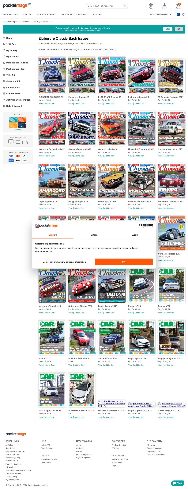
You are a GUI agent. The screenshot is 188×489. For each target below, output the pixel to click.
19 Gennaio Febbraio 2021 (170, 97)
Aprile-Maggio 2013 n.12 (170, 410)
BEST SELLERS (10, 14)
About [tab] (135, 235)
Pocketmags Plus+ (16, 69)
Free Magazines (12, 454)
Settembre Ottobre (107, 358)
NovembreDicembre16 (50, 306)
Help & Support (14, 106)
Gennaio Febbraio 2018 (139, 201)
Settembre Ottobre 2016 (80, 306)
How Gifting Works (49, 459)
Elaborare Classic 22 (78, 97)
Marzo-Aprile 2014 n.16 (50, 410)
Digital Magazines (83, 457)
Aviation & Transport (75, 14)
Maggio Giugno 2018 (78, 201)
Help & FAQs (46, 445)
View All (18, 130)
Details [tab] (94, 235)
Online (79, 451)
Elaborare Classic (29, 22)
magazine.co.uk (154, 451)
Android (79, 448)
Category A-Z (13, 81)
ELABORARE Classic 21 (109, 97)
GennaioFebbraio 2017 (169, 254)
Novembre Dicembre (78, 358)
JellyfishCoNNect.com (156, 454)
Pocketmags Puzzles (17, 62)
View (41, 103)
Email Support (47, 448)
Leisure (97, 14)
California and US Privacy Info (18, 470)
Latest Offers (13, 87)
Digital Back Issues (45, 22)
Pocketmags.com (154, 448)
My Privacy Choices (14, 480)
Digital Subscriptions (11, 22)
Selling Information (120, 459)
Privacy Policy (11, 467)
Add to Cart (50, 103)
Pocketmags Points (84, 454)
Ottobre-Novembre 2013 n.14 (111, 410)
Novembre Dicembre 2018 (141, 149)
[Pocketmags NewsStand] (16, 5)
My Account (12, 56)
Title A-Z (10, 75)
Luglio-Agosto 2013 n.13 (140, 410)
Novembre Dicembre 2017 (171, 201)
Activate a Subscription (18, 99)
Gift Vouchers (13, 93)
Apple (78, 445)
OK (123, 262)
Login (114, 466)
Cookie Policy (11, 476)
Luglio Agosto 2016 (107, 306)
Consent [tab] (53, 235)
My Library (11, 50)
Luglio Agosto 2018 (48, 201)
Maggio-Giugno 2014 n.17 (170, 358)
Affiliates (115, 448)
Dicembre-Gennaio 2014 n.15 (82, 410)
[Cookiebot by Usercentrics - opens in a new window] (141, 226)
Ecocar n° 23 (134, 306)
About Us (151, 445)
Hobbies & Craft (46, 14)
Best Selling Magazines (15, 451)
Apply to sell (117, 462)
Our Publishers (12, 461)
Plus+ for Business (14, 464)
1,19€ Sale (11, 44)
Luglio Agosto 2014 (137, 358)
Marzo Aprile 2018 (107, 201)
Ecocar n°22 (164, 306)
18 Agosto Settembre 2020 (52, 149)
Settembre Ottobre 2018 (170, 149)
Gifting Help (46, 462)
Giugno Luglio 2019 (107, 149)
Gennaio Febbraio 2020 (79, 149)
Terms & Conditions (14, 473)
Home (9, 38)
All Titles (9, 445)
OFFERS (27, 14)
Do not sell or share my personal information (64, 262)
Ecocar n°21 (44, 358)
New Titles (10, 448)
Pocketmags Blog (13, 457)
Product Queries (119, 445)
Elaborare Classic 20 (138, 97)
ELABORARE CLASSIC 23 (51, 97)
